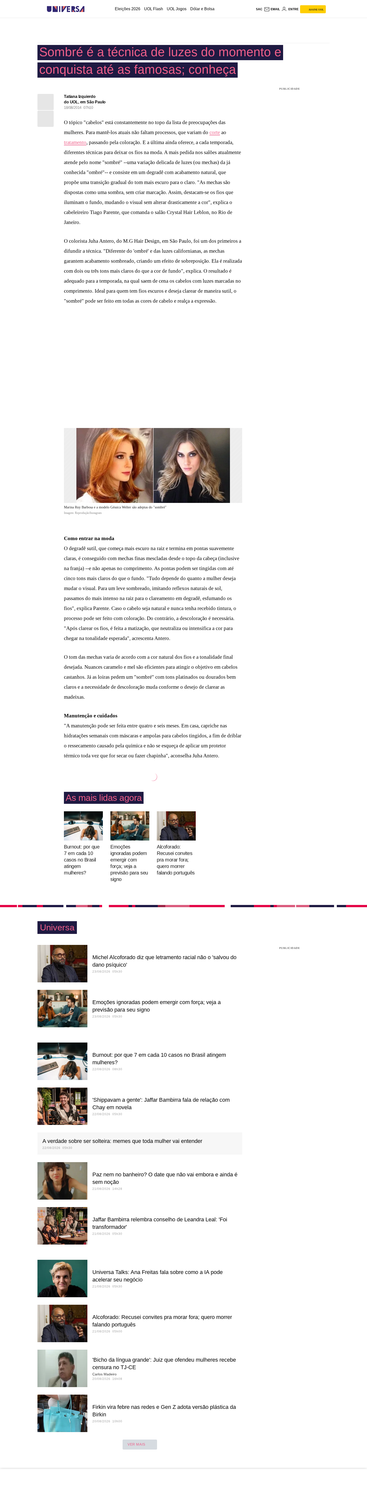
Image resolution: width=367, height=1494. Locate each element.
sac (259, 9)
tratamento (75, 142)
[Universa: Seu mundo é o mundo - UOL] (65, 9)
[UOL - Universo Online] (88, 9)
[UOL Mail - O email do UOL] (272, 9)
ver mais (136, 1444)
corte (214, 132)
